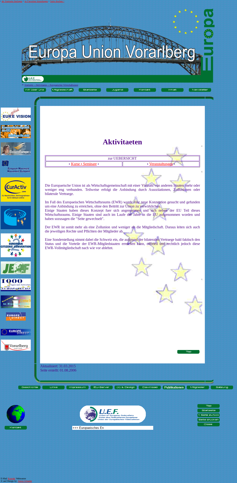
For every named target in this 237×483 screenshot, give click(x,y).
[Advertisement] (15, 369)
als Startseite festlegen (12, 1)
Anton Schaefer (25, 481)
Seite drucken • (57, 1)
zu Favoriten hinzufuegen (36, 1)
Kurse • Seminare (84, 164)
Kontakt (11, 478)
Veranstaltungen (161, 164)
